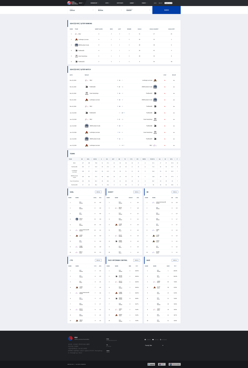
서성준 (80, 235)
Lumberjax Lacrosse (83, 39)
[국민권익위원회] (175, 364)
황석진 (120, 235)
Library (132, 3)
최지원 (120, 276)
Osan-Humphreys (82, 56)
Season (99, 9)
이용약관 (107, 352)
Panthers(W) (81, 61)
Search (166, 10)
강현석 (157, 229)
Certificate (120, 3)
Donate (144, 3)
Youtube (156, 339)
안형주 (158, 309)
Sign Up (160, 3)
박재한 (80, 246)
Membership (94, 3)
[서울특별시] (151, 364)
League (71, 9)
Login (155, 3)
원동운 (120, 241)
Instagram (164, 339)
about (81, 3)
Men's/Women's (129, 9)
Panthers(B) (81, 50)
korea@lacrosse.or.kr (111, 340)
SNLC (79, 34)
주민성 (80, 218)
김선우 (158, 287)
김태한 (158, 281)
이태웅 (120, 292)
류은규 (80, 252)
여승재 (157, 252)
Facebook (148, 339)
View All (98, 192)
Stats (107, 3)
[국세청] (162, 364)
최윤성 (157, 241)
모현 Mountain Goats (83, 45)
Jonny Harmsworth (84, 229)
